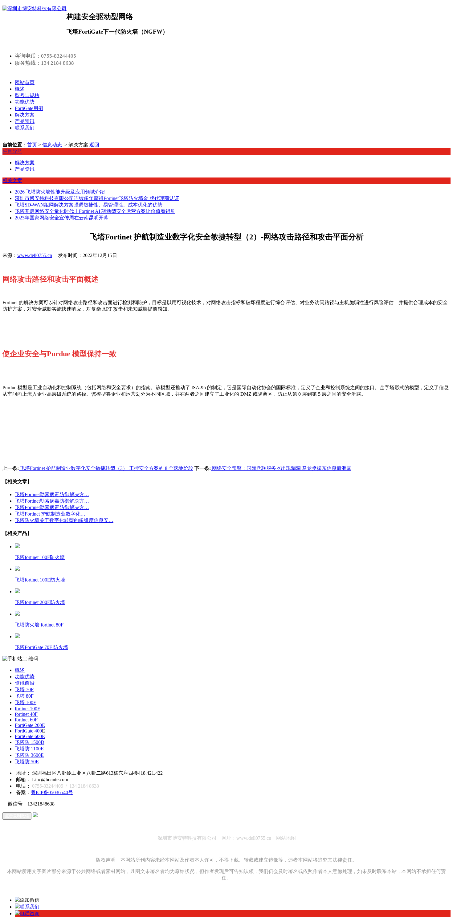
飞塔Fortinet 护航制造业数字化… (50, 513)
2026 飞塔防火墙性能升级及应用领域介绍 (60, 191)
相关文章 (12, 180)
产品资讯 (25, 121)
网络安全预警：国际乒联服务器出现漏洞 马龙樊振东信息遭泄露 (281, 468)
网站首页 (25, 82)
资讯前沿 (25, 683)
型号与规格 (27, 95)
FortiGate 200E (30, 725)
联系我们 (25, 127)
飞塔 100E (25, 702)
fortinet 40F (26, 714)
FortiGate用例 (29, 108)
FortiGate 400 (28, 730)
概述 (20, 89)
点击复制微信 (17, 816)
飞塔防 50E (27, 761)
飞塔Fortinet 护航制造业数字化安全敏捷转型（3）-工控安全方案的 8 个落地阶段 (106, 468)
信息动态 (52, 144)
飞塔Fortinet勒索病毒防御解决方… (52, 494)
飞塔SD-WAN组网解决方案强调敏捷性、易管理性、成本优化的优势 (88, 204)
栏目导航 (12, 151)
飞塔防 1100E (29, 748)
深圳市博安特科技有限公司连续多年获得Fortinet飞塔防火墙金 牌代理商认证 (97, 198)
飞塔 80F (24, 696)
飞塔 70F (24, 689)
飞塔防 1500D (29, 742)
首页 (32, 144)
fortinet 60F (26, 719)
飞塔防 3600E (29, 755)
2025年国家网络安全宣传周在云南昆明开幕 (61, 217)
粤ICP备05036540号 (52, 792)
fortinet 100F (27, 708)
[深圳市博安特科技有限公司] (34, 8)
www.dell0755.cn (34, 255)
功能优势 (25, 101)
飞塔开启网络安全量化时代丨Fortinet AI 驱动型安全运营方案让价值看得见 (95, 211)
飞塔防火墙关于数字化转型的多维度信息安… (64, 520)
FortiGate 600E (30, 736)
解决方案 (25, 114)
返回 (94, 144)
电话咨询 (29, 913)
